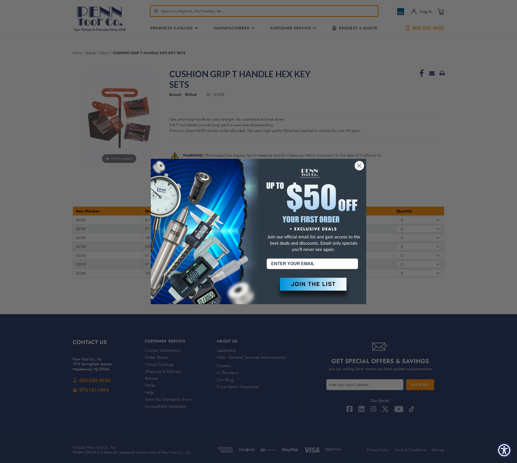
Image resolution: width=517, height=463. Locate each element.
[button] (312, 288)
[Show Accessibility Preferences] (504, 450)
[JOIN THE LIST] (312, 288)
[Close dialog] (359, 165)
